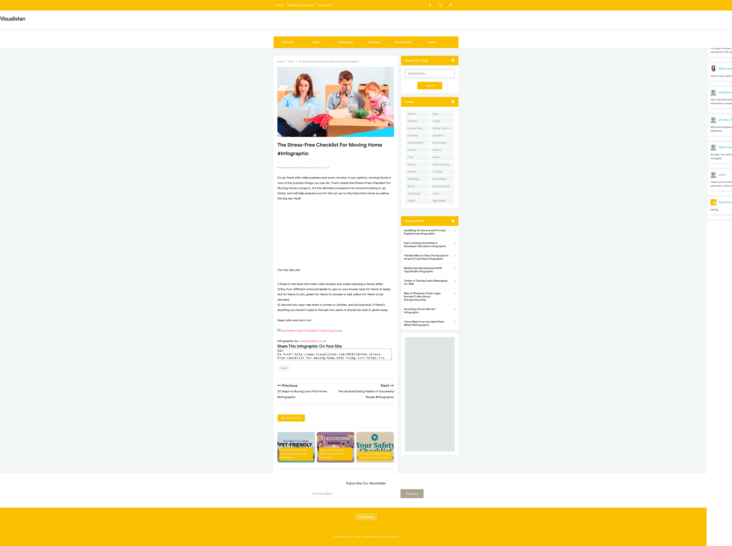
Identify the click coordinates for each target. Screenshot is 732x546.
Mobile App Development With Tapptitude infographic (423, 270)
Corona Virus (415, 128)
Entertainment (415, 142)
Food (410, 157)
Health (431, 42)
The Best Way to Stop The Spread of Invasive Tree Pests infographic (426, 257)
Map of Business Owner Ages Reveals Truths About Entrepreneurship (422, 296)
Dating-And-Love (442, 128)
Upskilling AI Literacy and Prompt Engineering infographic (425, 232)
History (412, 164)
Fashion (412, 150)
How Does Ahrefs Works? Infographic (420, 311)
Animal (411, 113)
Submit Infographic (300, 5)
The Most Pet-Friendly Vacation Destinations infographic (293, 454)
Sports (411, 186)
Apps (435, 113)
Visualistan (369, 536)
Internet (412, 171)
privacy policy (366, 517)
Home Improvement (443, 164)
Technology (345, 42)
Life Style (438, 171)
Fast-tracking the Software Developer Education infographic (425, 244)
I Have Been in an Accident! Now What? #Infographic (424, 323)
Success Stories (441, 186)
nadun (722, 174)
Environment (440, 142)
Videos (411, 200)
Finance (437, 150)
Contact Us (324, 5)
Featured (288, 42)
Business (374, 42)
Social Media (403, 42)
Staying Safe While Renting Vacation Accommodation (375, 455)
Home (279, 5)
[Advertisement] (335, 231)
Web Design (439, 200)
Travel (284, 368)
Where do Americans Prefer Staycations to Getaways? (332, 454)
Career (436, 121)
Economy (413, 135)
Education (438, 135)
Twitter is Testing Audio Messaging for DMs (425, 282)
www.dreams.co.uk (312, 341)
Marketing (413, 179)
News (316, 42)
